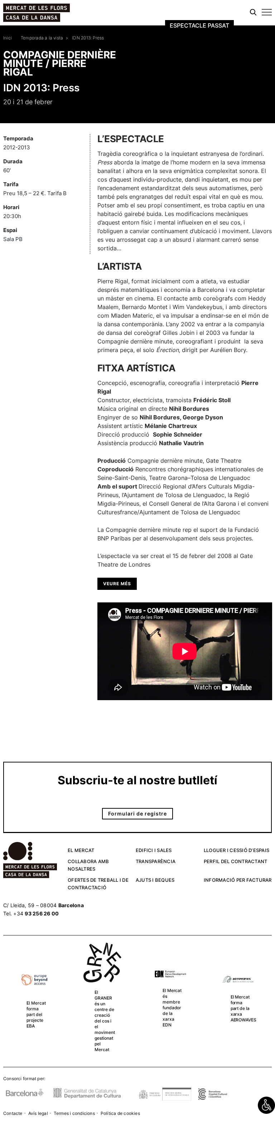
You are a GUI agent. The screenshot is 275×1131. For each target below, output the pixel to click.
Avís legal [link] (38, 1113)
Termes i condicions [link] (74, 1113)
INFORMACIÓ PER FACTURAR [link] (238, 880)
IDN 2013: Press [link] (88, 37)
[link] (266, 1105)
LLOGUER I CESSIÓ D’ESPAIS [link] (236, 850)
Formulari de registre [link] (137, 813)
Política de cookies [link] (120, 1113)
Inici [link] (7, 37)
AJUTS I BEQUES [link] (155, 880)
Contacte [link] (13, 1113)
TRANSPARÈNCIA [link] (155, 861)
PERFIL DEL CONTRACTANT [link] (235, 861)
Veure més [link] (117, 583)
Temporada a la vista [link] (42, 37)
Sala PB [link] (13, 239)
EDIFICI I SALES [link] (154, 850)
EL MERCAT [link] (81, 850)
